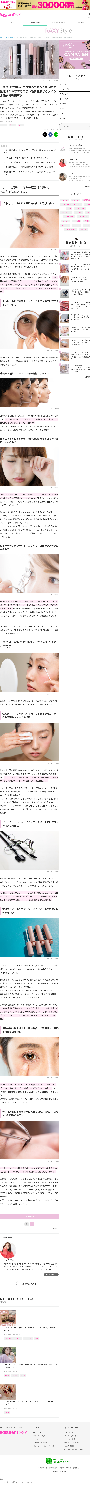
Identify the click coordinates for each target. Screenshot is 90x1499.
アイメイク (9, 122)
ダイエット (65, 225)
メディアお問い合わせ (72, 1436)
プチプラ (66, 221)
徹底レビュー (80, 208)
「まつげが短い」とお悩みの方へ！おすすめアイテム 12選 (28, 167)
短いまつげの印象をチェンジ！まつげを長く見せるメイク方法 (30, 162)
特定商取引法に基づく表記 (73, 1449)
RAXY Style (35, 22)
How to (7, 1375)
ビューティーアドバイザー (42, 1446)
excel (36, 1338)
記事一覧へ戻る (29, 1283)
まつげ (20, 125)
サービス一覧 (4, 1482)
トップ (11, 22)
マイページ (37, 1439)
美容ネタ (12, 125)
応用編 (23, 1375)
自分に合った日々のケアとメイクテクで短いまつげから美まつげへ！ (30, 173)
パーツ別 (77, 221)
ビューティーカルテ (40, 1443)
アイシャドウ (27, 1338)
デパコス (77, 225)
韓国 (69, 208)
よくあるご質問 (69, 1439)
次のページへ (29, 1216)
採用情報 (76, 1468)
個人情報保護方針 (51, 1468)
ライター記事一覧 (51, 1275)
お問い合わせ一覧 (17, 1482)
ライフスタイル (71, 229)
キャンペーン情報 (58, 22)
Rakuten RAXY (10, 15)
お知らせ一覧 (69, 1432)
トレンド (15, 1375)
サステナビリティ (32, 1482)
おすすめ (3, 125)
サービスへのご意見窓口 (72, 1443)
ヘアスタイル (69, 217)
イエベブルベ (83, 217)
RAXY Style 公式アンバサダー (12, 1338)
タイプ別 (84, 229)
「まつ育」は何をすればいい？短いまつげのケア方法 (26, 157)
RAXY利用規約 (69, 1446)
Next (55, 1228)
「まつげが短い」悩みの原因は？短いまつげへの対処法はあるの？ (30, 151)
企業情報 (41, 1468)
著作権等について (65, 1468)
